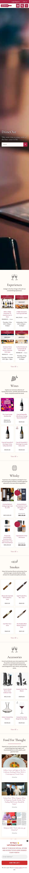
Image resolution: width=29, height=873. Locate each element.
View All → (14, 367)
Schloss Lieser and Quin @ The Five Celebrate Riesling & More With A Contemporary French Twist (14, 772)
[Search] (25, 144)
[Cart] (26, 5)
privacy (18, 867)
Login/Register (16, 1)
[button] (18, 6)
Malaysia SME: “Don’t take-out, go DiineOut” (14, 829)
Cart (24, 1)
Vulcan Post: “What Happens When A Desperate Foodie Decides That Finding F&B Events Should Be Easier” (14, 801)
